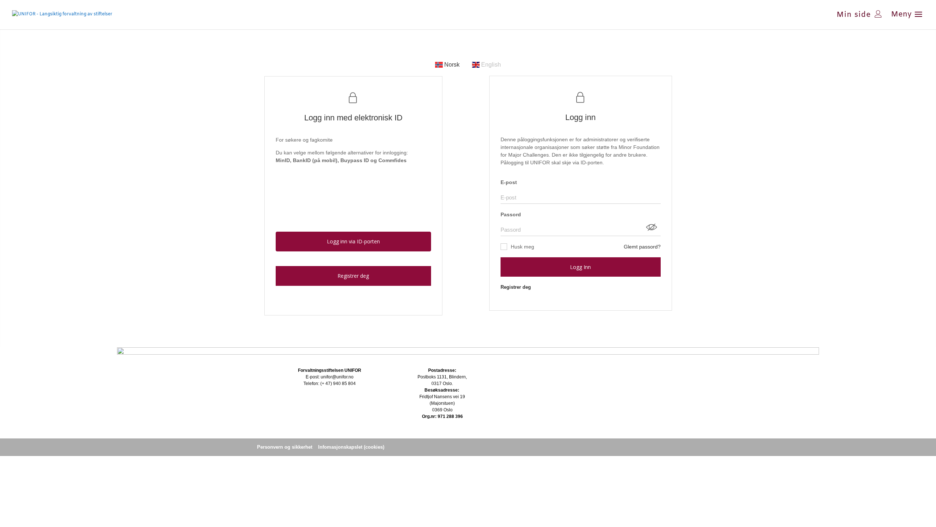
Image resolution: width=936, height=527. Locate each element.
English (490, 64)
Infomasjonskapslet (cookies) (351, 447)
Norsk (452, 64)
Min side (854, 14)
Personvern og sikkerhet (284, 447)
